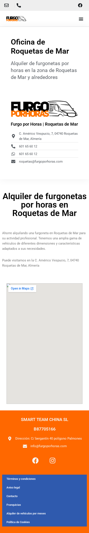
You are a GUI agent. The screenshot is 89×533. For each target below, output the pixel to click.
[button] (81, 18)
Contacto (11, 496)
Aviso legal (13, 487)
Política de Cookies (18, 522)
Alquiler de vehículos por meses (26, 513)
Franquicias (13, 504)
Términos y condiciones (21, 478)
